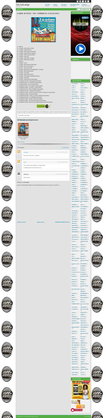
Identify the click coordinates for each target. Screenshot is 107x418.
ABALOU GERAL (74, 92)
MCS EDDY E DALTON (84, 285)
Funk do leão (83, 223)
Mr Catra (82, 299)
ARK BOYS (82, 102)
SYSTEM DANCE (74, 357)
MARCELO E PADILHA (75, 258)
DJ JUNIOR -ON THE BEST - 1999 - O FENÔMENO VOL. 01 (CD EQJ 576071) (38, 13)
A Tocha (82, 90)
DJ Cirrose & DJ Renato (85, 156)
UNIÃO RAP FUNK (75, 367)
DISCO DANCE (74, 150)
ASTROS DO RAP (75, 107)
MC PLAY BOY (74, 285)
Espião (82, 204)
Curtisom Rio (74, 141)
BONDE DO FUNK (75, 119)
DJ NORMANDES (74, 178)
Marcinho (82, 258)
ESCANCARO (74, 204)
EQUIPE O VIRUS (75, 199)
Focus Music (83, 213)
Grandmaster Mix (84, 237)
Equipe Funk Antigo (86, 5)
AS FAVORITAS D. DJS (76, 104)
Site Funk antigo (22, 4)
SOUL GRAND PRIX (75, 345)
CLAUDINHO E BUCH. (84, 132)
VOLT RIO (82, 372)
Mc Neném (74, 283)
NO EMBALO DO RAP (75, 303)
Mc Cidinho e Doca (75, 272)
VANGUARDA (83, 367)
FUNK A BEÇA (74, 221)
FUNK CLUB (74, 223)
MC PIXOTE (83, 283)
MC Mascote (74, 279)
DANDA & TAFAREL (75, 143)
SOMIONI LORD (83, 343)
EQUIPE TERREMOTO (84, 201)
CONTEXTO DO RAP (75, 139)
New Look (82, 301)
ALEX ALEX (82, 96)
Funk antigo (74, 5)
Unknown (26, 152)
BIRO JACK (82, 114)
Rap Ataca (82, 329)
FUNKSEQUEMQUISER (84, 231)
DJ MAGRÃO (83, 172)
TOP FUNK (82, 359)
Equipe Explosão (75, 197)
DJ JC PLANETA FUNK (75, 165)
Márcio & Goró (74, 260)
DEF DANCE (74, 145)
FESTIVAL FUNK (74, 211)
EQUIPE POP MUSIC (84, 199)
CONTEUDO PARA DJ (84, 137)
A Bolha (82, 83)
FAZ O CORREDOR (84, 206)
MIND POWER (83, 295)
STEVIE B (82, 347)
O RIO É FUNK (74, 307)
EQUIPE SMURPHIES (75, 201)
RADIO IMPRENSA (84, 327)
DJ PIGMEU (83, 178)
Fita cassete (83, 211)
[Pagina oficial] (77, 1)
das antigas (55, 5)
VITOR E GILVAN (74, 372)
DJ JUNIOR (21, 141)
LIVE (72, 256)
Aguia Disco (74, 94)
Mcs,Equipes (64, 5)
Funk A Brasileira (84, 221)
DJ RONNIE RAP (83, 184)
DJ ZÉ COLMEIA (83, 190)
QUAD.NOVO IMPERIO (75, 323)
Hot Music (82, 244)
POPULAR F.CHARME (75, 318)
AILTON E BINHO (75, 96)
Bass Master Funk (75, 112)
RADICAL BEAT (83, 323)
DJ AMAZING (83, 152)
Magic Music (83, 256)
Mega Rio (82, 289)
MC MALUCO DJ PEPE (84, 276)
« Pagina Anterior (21, 222)
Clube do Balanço (84, 135)
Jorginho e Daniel (75, 250)
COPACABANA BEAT (84, 139)
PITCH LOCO (83, 316)
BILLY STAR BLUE (75, 114)
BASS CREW (83, 110)
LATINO (82, 254)
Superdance (74, 355)
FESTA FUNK (83, 208)
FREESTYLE (74, 217)
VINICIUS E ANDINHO (84, 369)
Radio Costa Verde (84, 325)
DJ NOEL (82, 176)
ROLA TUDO (83, 336)
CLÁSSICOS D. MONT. (76, 132)
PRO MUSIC (74, 321)
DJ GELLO (73, 163)
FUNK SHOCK (74, 229)
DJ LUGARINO (74, 172)
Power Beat (83, 318)
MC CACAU (74, 270)
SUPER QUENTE (83, 353)
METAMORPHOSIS (84, 293)
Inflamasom (83, 246)
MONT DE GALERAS (84, 297)
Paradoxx (73, 312)
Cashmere (73, 123)
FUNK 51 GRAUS (74, 219)
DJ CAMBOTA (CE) (75, 156)
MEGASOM (82, 291)
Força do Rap (83, 215)
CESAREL (73, 127)
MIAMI (73, 295)
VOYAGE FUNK (74, 374)
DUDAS (82, 193)
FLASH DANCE (74, 213)
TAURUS (82, 357)
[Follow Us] (83, 1)
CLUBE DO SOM (74, 137)
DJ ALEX (73, 152)
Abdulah (82, 92)
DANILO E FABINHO (84, 143)
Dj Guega (88, 416)
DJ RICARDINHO (83, 182)
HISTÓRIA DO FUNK (84, 241)
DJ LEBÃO (82, 170)
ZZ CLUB (82, 374)
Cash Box (82, 121)
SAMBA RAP (74, 338)
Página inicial (20, 9)
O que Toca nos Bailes (85, 303)
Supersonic (83, 355)
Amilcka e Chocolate (75, 98)
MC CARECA (83, 270)
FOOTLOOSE (74, 215)
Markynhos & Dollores (85, 260)
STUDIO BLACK (83, 349)
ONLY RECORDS (83, 307)
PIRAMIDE (82, 314)
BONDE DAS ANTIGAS (85, 116)
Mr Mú (73, 301)
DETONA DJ (74, 147)
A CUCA (73, 87)
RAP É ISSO (83, 331)
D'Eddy (82, 141)
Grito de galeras (75, 239)
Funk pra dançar (84, 227)
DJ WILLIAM (74, 190)
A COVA (82, 85)
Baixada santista (75, 110)
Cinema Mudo (83, 130)
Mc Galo (73, 274)
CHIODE (73, 130)
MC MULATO (74, 281)
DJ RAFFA (73, 180)
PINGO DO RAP (83, 312)
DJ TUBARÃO (74, 188)
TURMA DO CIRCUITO (85, 363)
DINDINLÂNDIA (83, 147)
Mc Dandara (83, 272)
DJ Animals (74, 154)
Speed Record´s (75, 347)
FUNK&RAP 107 (83, 229)
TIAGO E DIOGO (74, 359)
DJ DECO (82, 159)
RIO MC (73, 336)
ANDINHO (82, 98)
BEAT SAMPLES (83, 112)
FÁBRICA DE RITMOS (75, 206)
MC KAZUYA (74, 276)
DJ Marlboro (74, 176)
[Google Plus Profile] (80, 1)
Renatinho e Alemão (84, 333)
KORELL (73, 254)
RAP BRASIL (74, 331)
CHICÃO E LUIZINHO (84, 127)
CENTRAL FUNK (83, 125)
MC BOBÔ (82, 268)
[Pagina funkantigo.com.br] (85, 1)
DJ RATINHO (83, 180)
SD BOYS (82, 338)
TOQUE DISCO (74, 361)
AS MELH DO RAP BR (84, 104)
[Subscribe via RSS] (88, 1)
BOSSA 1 (82, 119)
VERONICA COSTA (75, 369)
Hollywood (73, 244)
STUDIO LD (74, 351)
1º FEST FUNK (74, 83)
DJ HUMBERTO (83, 163)
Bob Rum (73, 116)
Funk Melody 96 (83, 225)
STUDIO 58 (74, 349)
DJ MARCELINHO (75, 174)
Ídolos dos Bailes (75, 246)
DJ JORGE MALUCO (84, 165)
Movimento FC (74, 299)
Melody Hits (74, 293)
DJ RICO (73, 184)
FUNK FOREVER (74, 225)
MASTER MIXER (83, 263)
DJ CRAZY (73, 159)
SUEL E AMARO (74, 353)
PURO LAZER (83, 321)
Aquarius (82, 100)
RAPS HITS (74, 333)
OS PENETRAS (74, 309)
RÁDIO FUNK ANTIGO (75, 327)
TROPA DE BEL (74, 363)
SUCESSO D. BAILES (84, 351)
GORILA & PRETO (75, 237)
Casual (82, 123)
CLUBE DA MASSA (75, 135)
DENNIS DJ (82, 145)
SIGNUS (82, 341)
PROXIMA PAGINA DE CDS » (62, 222)
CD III (73, 125)
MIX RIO (73, 297)
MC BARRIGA (83, 265)
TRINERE (82, 361)
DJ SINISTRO (74, 186)
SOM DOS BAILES (75, 343)
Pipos (73, 314)
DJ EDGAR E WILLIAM (75, 161)
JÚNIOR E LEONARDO (84, 250)
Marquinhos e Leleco (75, 263)
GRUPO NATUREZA (84, 239)
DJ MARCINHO (83, 174)
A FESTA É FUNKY (84, 87)
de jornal (47, 5)
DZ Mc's (73, 195)
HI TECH (73, 241)
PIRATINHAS (74, 316)
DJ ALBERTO (83, 150)
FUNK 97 (82, 219)
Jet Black (82, 248)
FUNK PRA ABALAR (75, 227)
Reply (19, 154)
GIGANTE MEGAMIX (84, 235)
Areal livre (73, 102)
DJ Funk (82, 161)
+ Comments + (65, 147)
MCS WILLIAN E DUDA (76, 289)
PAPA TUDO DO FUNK (84, 309)
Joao (25, 162)
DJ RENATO (74, 182)
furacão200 (74, 235)
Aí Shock (82, 94)
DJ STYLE (82, 186)
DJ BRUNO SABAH (84, 154)
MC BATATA (74, 268)
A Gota (73, 90)
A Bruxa (73, 85)
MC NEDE (82, 281)
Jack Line (73, 248)
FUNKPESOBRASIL (75, 231)
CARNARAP (74, 121)
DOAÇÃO (73, 193)
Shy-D (73, 341)
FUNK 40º (82, 217)
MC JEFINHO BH (83, 274)
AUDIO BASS (83, 107)
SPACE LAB (83, 345)
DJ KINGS (73, 170)
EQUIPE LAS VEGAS (84, 197)
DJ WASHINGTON (84, 188)
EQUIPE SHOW (83, 195)
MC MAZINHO (83, 279)
